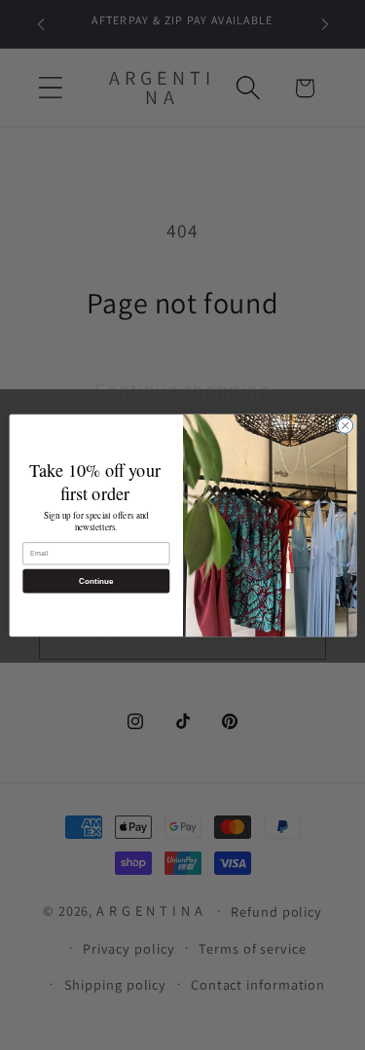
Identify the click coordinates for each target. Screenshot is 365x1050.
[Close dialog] (344, 425)
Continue (95, 580)
